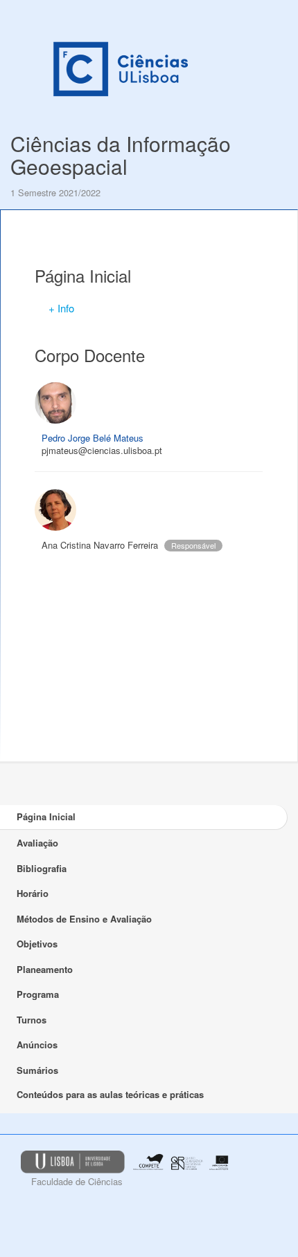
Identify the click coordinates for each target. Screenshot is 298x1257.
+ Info (61, 308)
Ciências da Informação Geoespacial (120, 155)
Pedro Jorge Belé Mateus (92, 437)
